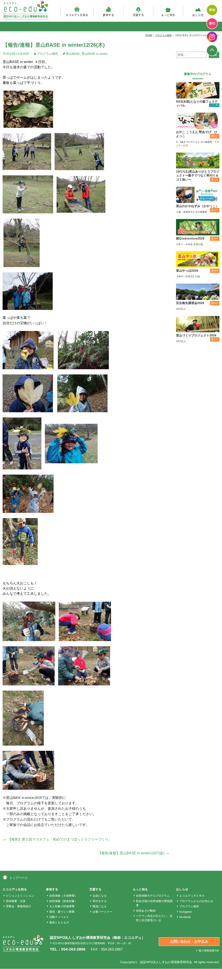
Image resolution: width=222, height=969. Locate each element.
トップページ (18, 877)
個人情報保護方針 (209, 950)
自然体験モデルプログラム (153, 895)
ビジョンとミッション (20, 895)
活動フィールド (59, 917)
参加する (108, 14)
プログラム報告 (47, 53)
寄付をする (100, 901)
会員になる (100, 895)
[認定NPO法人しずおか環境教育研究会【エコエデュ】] (26, 10)
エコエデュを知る (77, 14)
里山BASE (73, 53)
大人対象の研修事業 (62, 906)
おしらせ (198, 14)
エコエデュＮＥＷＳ (192, 895)
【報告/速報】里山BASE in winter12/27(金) (134, 853)
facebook (185, 917)
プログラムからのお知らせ (196, 901)
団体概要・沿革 (16, 901)
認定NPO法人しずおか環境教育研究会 (166, 962)
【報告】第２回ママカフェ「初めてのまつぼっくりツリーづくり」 (57, 839)
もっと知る (168, 14)
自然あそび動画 (146, 910)
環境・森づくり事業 (62, 911)
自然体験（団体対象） (63, 901)
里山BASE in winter (95, 53)
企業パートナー (102, 911)
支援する (138, 14)
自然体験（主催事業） (63, 895)
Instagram (185, 911)
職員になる (100, 906)
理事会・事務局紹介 (18, 906)
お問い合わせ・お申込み (189, 941)
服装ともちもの (59, 922)
